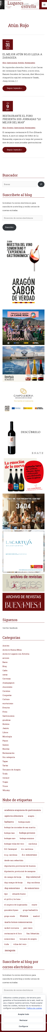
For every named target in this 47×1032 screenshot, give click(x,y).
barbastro (9, 821)
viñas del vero (19, 944)
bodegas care (9, 838)
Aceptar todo (23, 1014)
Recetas (6, 749)
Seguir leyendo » (14, 87)
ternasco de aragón (28, 939)
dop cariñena (33, 882)
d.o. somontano (29, 854)
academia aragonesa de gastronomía (22, 810)
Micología (7, 736)
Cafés (5, 670)
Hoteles (21, 63)
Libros (5, 732)
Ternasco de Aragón (12, 769)
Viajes (5, 782)
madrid (36, 916)
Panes (5, 741)
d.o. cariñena (27, 849)
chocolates (7, 687)
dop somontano (12, 888)
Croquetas (7, 695)
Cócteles (6, 691)
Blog (4, 63)
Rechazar (24, 1020)
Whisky (6, 790)
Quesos (6, 745)
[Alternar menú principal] (44, 4)
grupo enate (9, 916)
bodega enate (24, 822)
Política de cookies (34, 1008)
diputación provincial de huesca (20, 866)
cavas (5, 674)
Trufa (5, 773)
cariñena (32, 844)
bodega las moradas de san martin (19, 827)
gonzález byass (11, 910)
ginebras (7, 720)
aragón (31, 816)
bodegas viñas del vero (14, 844)
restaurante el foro (13, 933)
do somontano (32, 888)
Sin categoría (9, 757)
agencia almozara (14, 816)
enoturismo (8, 703)
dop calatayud (33, 877)
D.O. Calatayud (10, 849)
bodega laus (9, 833)
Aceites (6, 645)
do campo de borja (12, 877)
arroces (6, 658)
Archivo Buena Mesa (12, 650)
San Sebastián (32, 933)
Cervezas (7, 678)
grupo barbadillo (30, 910)
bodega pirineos (27, 833)
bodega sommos (27, 838)
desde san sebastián (13, 860)
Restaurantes (30, 63)
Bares (5, 662)
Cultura (6, 699)
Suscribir (9, 227)
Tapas (5, 761)
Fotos (5, 712)
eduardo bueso (19, 894)
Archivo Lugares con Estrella (16, 654)
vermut (6, 778)
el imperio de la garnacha (15, 905)
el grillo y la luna (12, 899)
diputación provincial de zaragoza (19, 871)
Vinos (5, 786)
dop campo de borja (13, 882)
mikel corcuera (11, 928)
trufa (6, 944)
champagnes (8, 683)
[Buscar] (41, 184)
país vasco (27, 928)
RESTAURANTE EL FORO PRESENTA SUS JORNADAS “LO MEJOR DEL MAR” (22, 119)
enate (34, 904)
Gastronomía (12, 63)
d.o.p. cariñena (10, 855)
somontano (9, 939)
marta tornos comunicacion (18, 922)
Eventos (10, 127)
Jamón (6, 728)
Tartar (5, 765)
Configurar (23, 1026)
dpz (6, 894)
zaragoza (10, 950)
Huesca (24, 915)
